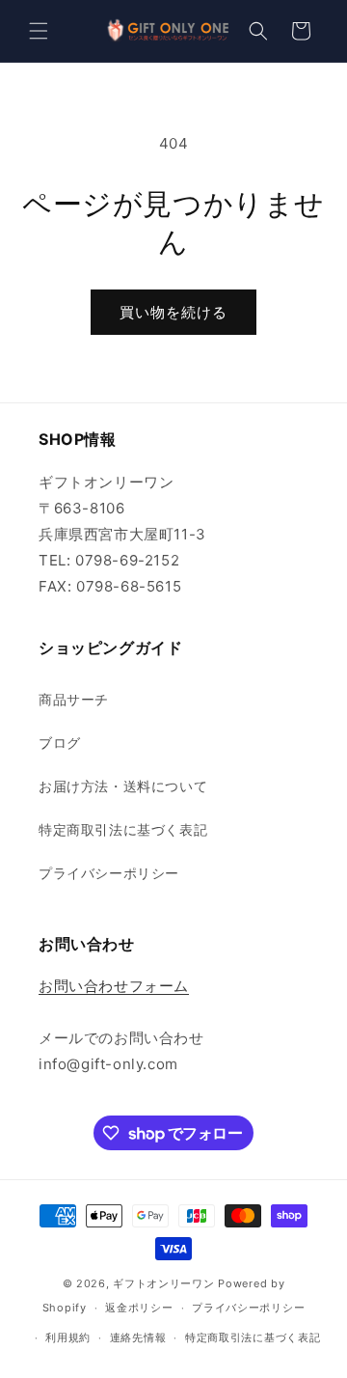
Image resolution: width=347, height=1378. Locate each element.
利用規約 (68, 1337)
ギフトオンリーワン (163, 1283)
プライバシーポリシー (109, 873)
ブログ (60, 742)
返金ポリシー (139, 1307)
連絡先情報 (138, 1337)
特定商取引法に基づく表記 (123, 829)
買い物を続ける (173, 312)
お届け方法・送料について (123, 786)
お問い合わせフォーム (114, 986)
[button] (38, 31)
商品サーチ (74, 699)
